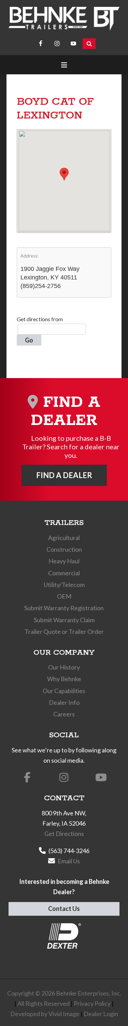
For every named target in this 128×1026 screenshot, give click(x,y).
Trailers (64, 523)
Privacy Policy (92, 1003)
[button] (64, 174)
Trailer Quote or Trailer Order (64, 631)
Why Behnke (64, 679)
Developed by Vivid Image (45, 1013)
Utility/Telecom (64, 584)
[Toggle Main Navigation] (64, 64)
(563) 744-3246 (68, 850)
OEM (64, 596)
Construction (64, 549)
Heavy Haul (64, 561)
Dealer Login (101, 1013)
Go (29, 340)
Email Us (69, 861)
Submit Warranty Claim (64, 620)
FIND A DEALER (64, 475)
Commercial (64, 573)
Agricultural (64, 537)
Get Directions (64, 833)
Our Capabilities (64, 691)
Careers (64, 714)
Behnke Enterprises (64, 18)
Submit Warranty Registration (64, 608)
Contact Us (64, 908)
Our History (64, 667)
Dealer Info (64, 702)
